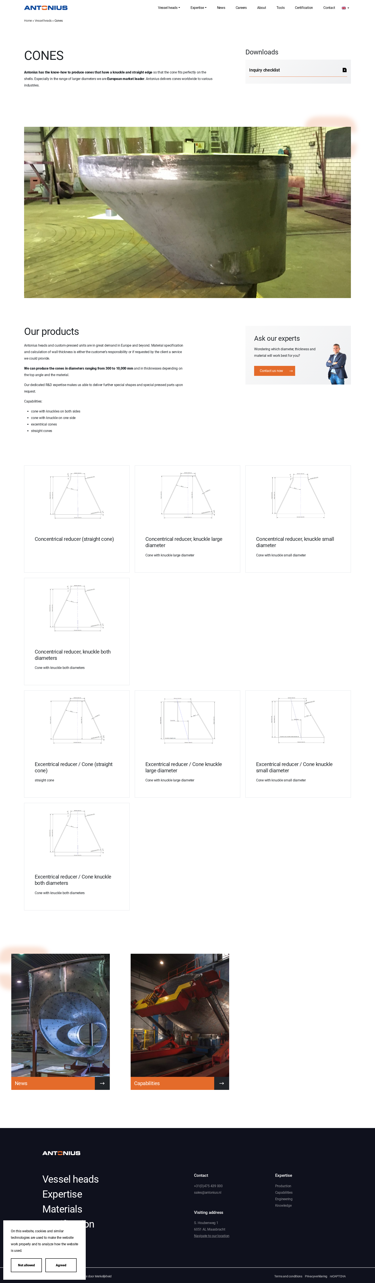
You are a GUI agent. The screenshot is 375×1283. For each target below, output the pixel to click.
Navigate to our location (211, 1236)
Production (283, 1186)
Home (28, 20)
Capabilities (284, 1192)
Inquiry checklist (264, 70)
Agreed (61, 1265)
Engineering (284, 1199)
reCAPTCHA (338, 1276)
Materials (62, 1209)
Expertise (62, 1194)
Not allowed (26, 1265)
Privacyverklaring (316, 1276)
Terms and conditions (288, 1276)
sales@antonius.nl (207, 1192)
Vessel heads (43, 20)
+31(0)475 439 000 (208, 1186)
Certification (68, 1224)
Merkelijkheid (103, 1276)
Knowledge (283, 1205)
